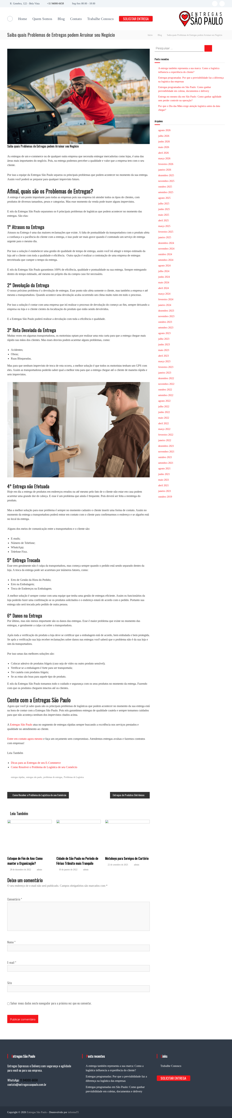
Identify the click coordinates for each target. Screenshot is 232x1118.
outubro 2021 (165, 457)
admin (39, 869)
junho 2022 (164, 412)
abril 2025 (163, 220)
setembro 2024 (165, 260)
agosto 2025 (164, 198)
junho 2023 (164, 344)
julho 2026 (163, 136)
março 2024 (164, 293)
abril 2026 (163, 152)
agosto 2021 (164, 468)
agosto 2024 (164, 265)
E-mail (11, 962)
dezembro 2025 (166, 175)
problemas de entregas (52, 777)
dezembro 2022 (166, 378)
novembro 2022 (166, 384)
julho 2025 (163, 203)
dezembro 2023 (166, 310)
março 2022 (164, 429)
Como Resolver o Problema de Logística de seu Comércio (44, 767)
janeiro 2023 (164, 372)
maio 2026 (163, 147)
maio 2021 (163, 479)
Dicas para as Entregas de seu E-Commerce (36, 762)
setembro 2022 (165, 395)
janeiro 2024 (164, 305)
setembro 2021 (165, 463)
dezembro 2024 (166, 243)
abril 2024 (163, 288)
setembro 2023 (165, 327)
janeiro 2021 (164, 491)
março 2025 (164, 226)
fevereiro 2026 (165, 164)
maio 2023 (163, 350)
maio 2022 (163, 417)
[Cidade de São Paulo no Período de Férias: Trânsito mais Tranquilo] (78, 835)
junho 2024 (164, 276)
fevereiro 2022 (165, 434)
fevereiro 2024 (165, 299)
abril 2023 (163, 355)
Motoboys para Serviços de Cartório (127, 858)
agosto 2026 (164, 130)
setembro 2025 (165, 192)
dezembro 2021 (166, 446)
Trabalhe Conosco (100, 19)
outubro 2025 (165, 186)
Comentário (14, 899)
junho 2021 (164, 474)
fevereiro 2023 (165, 367)
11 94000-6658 (56, 3)
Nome (11, 942)
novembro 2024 (166, 248)
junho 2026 (164, 141)
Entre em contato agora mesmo (25, 738)
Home (22, 19)
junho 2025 (164, 209)
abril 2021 (163, 485)
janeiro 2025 (164, 237)
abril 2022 (163, 423)
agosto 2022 (164, 401)
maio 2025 (163, 214)
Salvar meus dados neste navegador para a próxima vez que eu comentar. (51, 1003)
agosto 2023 (164, 333)
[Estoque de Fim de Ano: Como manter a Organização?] (29, 835)
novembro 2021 (166, 451)
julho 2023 (163, 339)
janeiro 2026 (164, 169)
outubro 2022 (165, 389)
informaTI (73, 1112)
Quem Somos (42, 19)
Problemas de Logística (74, 777)
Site (9, 983)
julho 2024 (163, 271)
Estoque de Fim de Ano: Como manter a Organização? (25, 861)
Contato (76, 19)
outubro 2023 (165, 322)
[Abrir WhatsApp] (223, 1108)
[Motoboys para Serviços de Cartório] (127, 835)
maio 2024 (163, 282)
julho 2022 (163, 406)
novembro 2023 (166, 316)
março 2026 (164, 158)
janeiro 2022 (164, 440)
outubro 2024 (165, 254)
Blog (61, 19)
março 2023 (164, 361)
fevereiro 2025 (165, 231)
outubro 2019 (165, 496)
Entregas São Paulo (21, 724)
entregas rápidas (18, 777)
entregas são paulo (34, 777)
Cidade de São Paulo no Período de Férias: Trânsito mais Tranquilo (77, 861)
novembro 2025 (166, 181)
